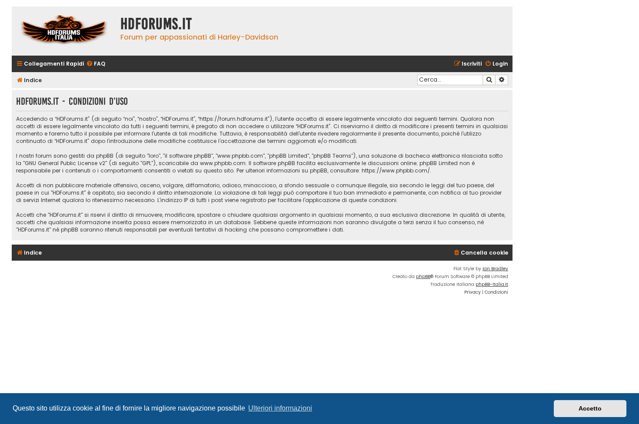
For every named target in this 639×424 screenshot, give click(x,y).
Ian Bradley (495, 268)
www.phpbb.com (223, 163)
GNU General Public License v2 (65, 163)
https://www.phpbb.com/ (396, 170)
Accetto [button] (590, 408)
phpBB (423, 276)
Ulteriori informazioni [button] (280, 408)
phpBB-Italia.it (492, 284)
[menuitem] (95, 64)
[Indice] (64, 31)
